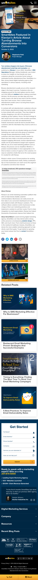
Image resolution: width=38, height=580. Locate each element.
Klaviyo (12, 70)
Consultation (13, 260)
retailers (16, 94)
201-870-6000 (32, 2)
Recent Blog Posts (10, 531)
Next (34, 500)
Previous (31, 500)
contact (23, 231)
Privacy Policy (5, 563)
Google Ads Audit (13, 280)
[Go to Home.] (11, 567)
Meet (29, 577)
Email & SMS (6, 31)
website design (27, 221)
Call (10, 577)
